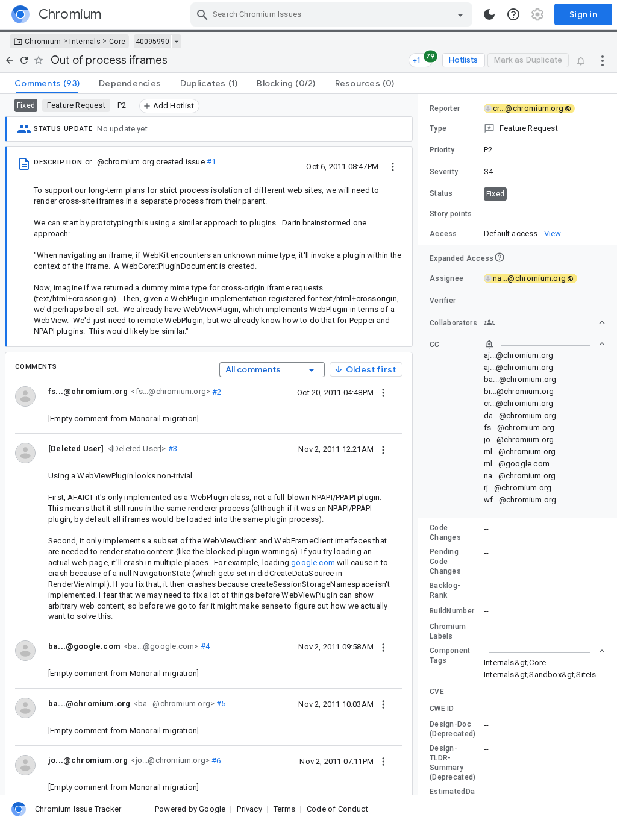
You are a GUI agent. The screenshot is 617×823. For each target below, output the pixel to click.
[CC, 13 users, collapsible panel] (545, 344)
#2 (216, 391)
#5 (220, 703)
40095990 (152, 41)
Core (117, 41)
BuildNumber (452, 611)
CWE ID (442, 708)
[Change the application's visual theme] (489, 14)
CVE (437, 691)
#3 (172, 448)
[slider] (420, 444)
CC (435, 344)
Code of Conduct (337, 808)
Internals (85, 41)
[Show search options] (460, 14)
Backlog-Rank (445, 590)
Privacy (249, 808)
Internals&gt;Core (515, 662)
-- (487, 213)
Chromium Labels (448, 631)
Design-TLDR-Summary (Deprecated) (453, 762)
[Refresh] (24, 60)
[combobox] (333, 14)
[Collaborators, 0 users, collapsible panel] (545, 322)
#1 (211, 161)
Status (441, 193)
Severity (444, 171)
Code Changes (445, 533)
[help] (513, 14)
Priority (442, 150)
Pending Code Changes (445, 561)
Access (443, 234)
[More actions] (602, 60)
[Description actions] (392, 166)
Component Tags (450, 655)
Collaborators (453, 323)
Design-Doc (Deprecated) (453, 729)
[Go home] (9, 60)
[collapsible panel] (545, 651)
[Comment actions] (383, 392)
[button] (135, 447)
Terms (284, 808)
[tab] (47, 83)
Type (438, 128)
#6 (215, 760)
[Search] (202, 14)
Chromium (43, 41)
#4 (204, 646)
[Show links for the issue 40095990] (176, 41)
